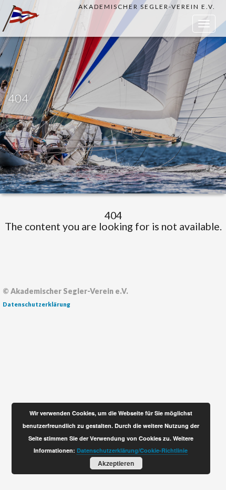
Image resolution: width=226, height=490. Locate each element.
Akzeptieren (116, 463)
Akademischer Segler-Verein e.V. (146, 7)
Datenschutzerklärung (36, 304)
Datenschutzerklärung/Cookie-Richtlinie (132, 450)
